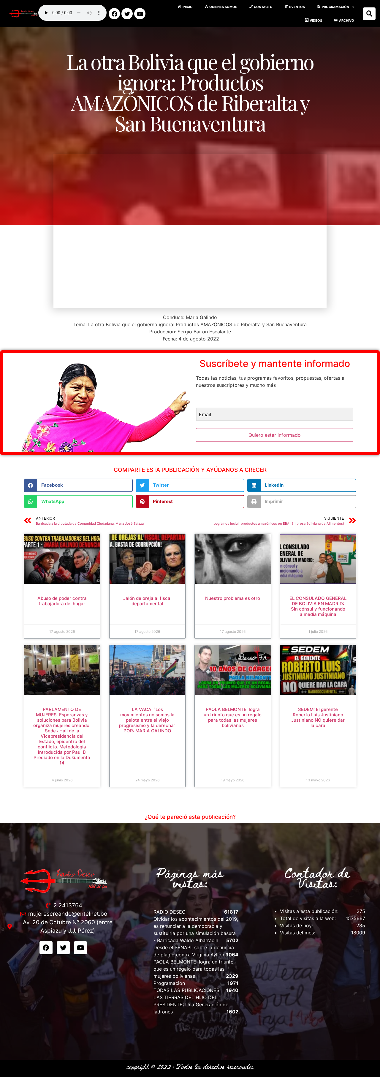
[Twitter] (127, 13)
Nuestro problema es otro (232, 598)
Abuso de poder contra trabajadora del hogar (62, 600)
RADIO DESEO (169, 912)
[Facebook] (114, 13)
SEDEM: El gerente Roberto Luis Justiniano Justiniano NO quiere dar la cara (318, 717)
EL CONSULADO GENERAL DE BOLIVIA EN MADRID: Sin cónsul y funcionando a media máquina (317, 606)
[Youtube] (139, 13)
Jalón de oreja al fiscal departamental (147, 600)
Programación (169, 983)
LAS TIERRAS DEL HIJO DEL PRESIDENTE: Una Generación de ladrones (190, 1004)
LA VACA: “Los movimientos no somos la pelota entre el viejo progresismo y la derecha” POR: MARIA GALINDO (147, 720)
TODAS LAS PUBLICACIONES (186, 990)
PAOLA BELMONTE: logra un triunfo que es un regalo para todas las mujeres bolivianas (233, 717)
